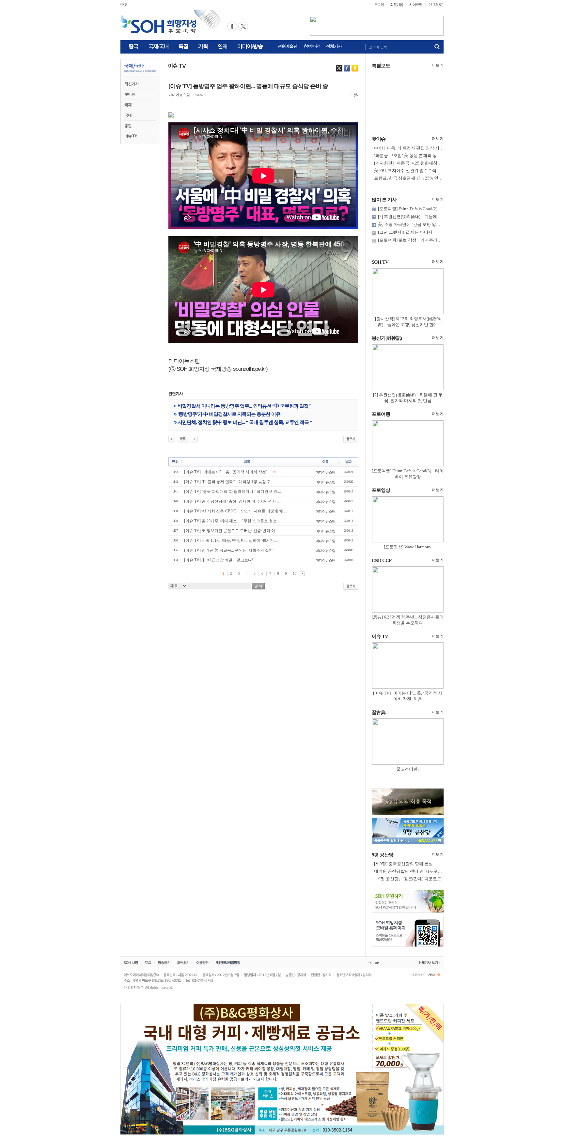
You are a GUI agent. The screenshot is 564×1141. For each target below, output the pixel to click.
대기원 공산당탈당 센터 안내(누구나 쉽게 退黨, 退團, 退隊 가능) (433, 871)
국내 (128, 115)
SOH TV (380, 262)
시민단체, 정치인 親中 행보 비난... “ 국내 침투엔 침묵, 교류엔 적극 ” (245, 422)
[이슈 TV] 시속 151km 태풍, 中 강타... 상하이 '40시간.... (231, 540)
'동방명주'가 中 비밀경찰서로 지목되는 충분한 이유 (229, 414)
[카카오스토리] (355, 68)
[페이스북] (347, 68)
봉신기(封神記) (387, 338)
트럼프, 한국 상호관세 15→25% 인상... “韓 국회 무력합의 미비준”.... (437, 178)
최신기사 (131, 84)
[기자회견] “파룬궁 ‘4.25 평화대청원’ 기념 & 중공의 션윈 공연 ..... (434, 163)
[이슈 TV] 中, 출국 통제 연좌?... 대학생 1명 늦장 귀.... (229, 481)
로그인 (379, 5)
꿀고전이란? (407, 769)
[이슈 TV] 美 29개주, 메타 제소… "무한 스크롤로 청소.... (232, 521)
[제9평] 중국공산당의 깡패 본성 (403, 863)
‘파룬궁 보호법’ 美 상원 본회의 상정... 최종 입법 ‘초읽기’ (426, 155)
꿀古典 (378, 712)
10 (295, 573)
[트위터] (339, 68)
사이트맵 (415, 5)
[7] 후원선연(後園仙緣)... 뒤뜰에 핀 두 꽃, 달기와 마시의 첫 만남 (437, 216)
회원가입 (396, 5)
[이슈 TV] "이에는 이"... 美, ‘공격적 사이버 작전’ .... (228, 472)
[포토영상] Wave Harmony (407, 546)
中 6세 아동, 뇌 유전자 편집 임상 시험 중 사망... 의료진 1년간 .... (433, 148)
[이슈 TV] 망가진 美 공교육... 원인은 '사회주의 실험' (229, 550)
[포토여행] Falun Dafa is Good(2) (407, 208)
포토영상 (381, 490)
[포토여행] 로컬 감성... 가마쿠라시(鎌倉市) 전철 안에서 (429, 240)
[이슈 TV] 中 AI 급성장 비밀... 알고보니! (218, 560)
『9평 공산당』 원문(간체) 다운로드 (407, 878)
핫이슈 (129, 94)
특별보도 (381, 65)
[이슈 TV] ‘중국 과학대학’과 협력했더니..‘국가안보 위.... (232, 491)
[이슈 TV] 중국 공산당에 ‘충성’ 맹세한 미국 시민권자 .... (232, 501)
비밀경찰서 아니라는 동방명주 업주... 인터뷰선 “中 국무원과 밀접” (244, 406)
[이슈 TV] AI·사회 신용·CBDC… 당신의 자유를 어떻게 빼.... (235, 511)
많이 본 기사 (384, 199)
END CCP (381, 560)
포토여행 (381, 414)
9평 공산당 (382, 854)
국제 (128, 104)
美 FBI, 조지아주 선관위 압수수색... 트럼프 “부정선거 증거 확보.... (435, 170)
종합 (128, 125)
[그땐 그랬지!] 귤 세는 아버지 (405, 232)
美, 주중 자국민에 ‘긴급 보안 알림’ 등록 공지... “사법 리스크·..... (436, 224)
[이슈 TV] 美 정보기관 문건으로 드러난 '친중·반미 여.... (231, 530)
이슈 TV (130, 136)
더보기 (438, 65)
